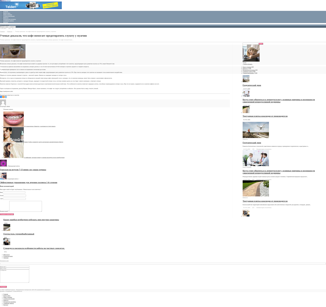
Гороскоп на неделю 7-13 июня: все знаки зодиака (23, 170)
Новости (5, 17)
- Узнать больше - (248, 64)
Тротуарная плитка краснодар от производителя (265, 116)
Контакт (5, 22)
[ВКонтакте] (1, 97)
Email (1, 195)
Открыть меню (4, 25)
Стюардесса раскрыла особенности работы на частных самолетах (34, 248)
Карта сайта (6, 13)
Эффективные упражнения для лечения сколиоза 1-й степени (28, 182)
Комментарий (4, 211)
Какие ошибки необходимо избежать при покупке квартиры (31, 220)
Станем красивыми (9, 16)
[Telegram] (6, 97)
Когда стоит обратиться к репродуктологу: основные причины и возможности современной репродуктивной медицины (279, 100)
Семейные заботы (8, 20)
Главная (5, 11)
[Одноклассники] (3, 97)
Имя (1, 192)
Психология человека (9, 19)
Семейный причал (5, 0)
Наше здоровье (7, 14)
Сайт (1, 198)
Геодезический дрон (252, 85)
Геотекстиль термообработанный (18, 234)
